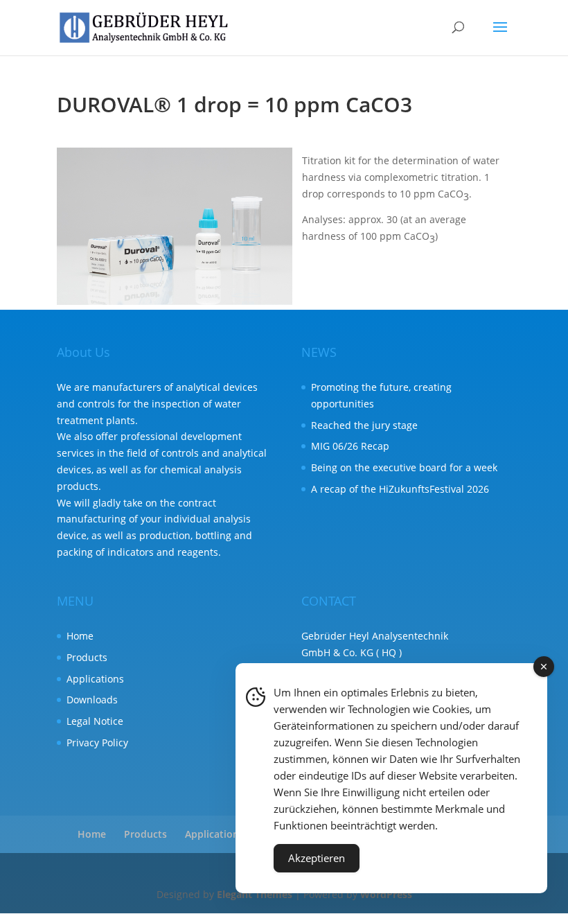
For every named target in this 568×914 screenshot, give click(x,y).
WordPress (386, 894)
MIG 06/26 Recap (350, 445)
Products (86, 657)
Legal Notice (94, 721)
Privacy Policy (97, 742)
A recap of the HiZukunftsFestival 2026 (400, 488)
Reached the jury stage (364, 425)
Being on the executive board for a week (404, 467)
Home (80, 635)
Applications (95, 678)
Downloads (92, 699)
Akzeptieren (316, 858)
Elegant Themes (254, 894)
